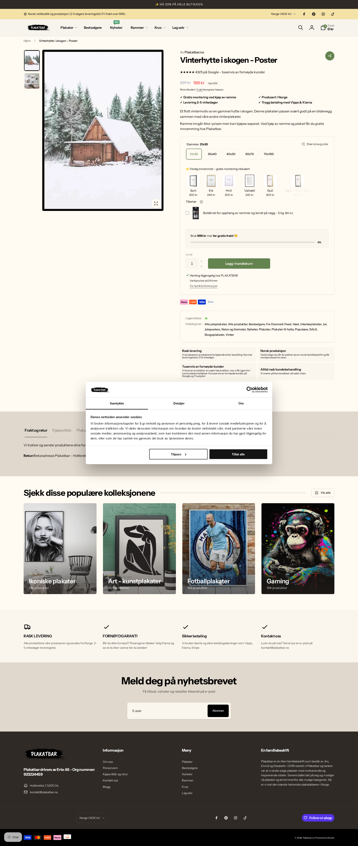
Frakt (200, 89)
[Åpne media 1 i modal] (102, 130)
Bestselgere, (257, 324)
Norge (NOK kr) (281, 14)
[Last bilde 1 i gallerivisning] (31, 61)
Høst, (296, 324)
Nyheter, (252, 329)
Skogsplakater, (214, 335)
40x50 (230, 154)
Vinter (230, 335)
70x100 (269, 154)
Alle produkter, (238, 324)
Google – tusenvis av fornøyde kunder (236, 72)
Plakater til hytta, (283, 329)
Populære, (302, 329)
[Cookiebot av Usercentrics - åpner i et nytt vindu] (249, 389)
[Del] (329, 55)
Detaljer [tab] (179, 403)
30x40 (212, 154)
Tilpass (176, 454)
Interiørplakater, (311, 324)
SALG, (313, 329)
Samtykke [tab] (117, 403)
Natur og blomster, (234, 329)
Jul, (325, 324)
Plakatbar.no (192, 52)
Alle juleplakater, (215, 324)
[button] (68, 27)
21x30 (194, 154)
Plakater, (265, 329)
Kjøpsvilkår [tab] (61, 430)
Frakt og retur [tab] (36, 430)
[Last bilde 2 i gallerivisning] (31, 81)
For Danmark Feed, (279, 324)
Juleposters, (212, 329)
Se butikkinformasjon (204, 286)
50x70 (249, 154)
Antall (189, 254)
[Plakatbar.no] (44, 758)
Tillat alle (238, 454)
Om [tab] (241, 403)
